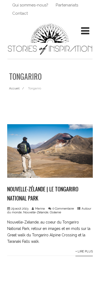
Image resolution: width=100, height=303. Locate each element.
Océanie (55, 212)
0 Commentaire (63, 208)
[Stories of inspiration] (50, 57)
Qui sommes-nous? (30, 5)
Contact (20, 13)
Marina (40, 208)
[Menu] (85, 30)
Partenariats (67, 5)
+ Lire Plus (84, 251)
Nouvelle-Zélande (35, 212)
